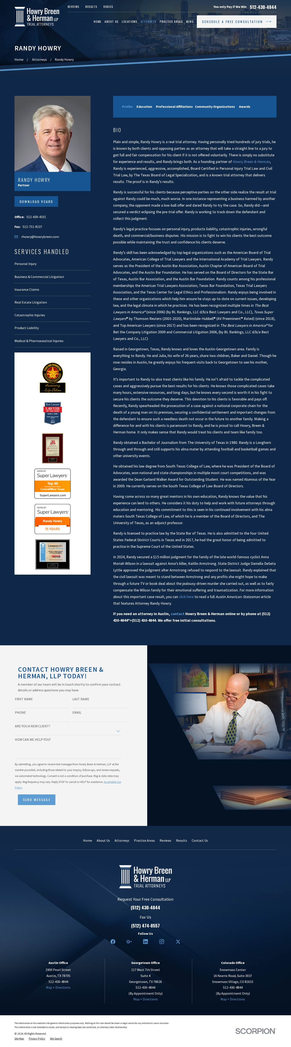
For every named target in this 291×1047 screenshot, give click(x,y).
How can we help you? (33, 740)
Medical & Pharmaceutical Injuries (38, 341)
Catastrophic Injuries (29, 315)
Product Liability (26, 328)
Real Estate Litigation (30, 302)
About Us (103, 840)
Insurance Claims (26, 289)
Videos (108, 6)
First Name (24, 699)
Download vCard (36, 201)
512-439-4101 (36, 217)
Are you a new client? (32, 726)
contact (177, 613)
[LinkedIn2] (145, 941)
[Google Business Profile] (129, 941)
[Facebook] (113, 941)
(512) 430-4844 (145, 907)
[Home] (36, 16)
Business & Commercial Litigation (39, 277)
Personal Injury (25, 264)
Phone (20, 712)
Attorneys (122, 840)
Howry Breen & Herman (251, 161)
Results (91, 6)
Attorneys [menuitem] (149, 21)
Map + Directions (58, 987)
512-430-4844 (263, 7)
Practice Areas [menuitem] (171, 21)
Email (76, 712)
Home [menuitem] (97, 21)
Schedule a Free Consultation (232, 21)
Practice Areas (144, 840)
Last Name (80, 699)
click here (186, 596)
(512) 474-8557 (145, 925)
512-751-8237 (32, 226)
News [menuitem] (190, 21)
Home (87, 840)
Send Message (36, 799)
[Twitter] (178, 941)
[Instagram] (161, 941)
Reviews (73, 6)
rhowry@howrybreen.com (40, 236)
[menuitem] (19, 1038)
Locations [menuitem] (129, 21)
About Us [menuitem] (112, 21)
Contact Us (200, 840)
